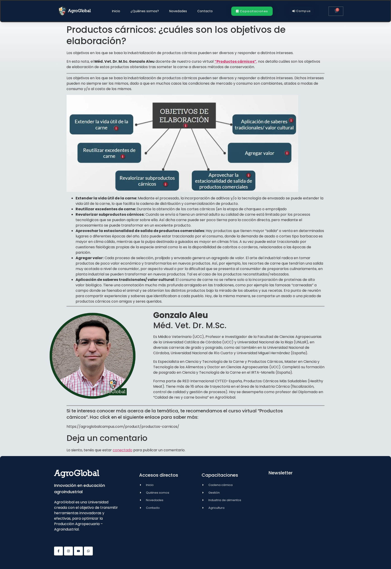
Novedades (178, 11)
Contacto (205, 11)
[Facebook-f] (58, 551)
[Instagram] (68, 551)
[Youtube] (78, 551)
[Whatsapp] (88, 551)
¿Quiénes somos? (145, 11)
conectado (122, 450)
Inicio (116, 11)
